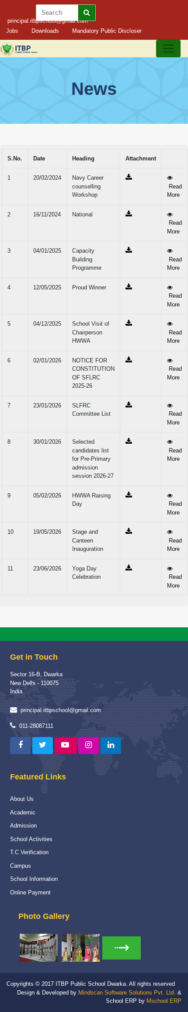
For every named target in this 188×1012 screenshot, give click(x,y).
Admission (23, 825)
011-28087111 (36, 726)
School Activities (31, 839)
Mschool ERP (163, 1001)
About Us (22, 799)
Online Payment (30, 892)
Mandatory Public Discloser (107, 31)
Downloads (45, 31)
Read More (174, 190)
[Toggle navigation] (168, 48)
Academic (22, 812)
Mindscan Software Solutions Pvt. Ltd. (127, 992)
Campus (20, 865)
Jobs (12, 31)
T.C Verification (29, 852)
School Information (34, 879)
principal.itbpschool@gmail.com (61, 710)
